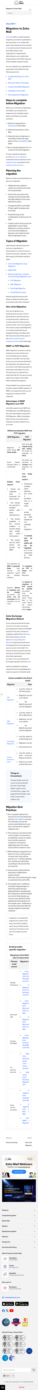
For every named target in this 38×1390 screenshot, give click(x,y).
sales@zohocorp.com (12, 1297)
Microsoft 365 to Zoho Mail (18, 83)
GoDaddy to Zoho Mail (16, 91)
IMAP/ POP (12, 270)
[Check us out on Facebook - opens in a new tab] (3, 1310)
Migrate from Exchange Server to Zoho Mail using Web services (27, 1061)
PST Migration (15, 280)
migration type (11, 162)
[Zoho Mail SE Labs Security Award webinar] (19, 1190)
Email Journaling (11, 1142)
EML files (27, 634)
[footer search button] (33, 1370)
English (8, 1375)
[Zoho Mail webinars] (19, 1166)
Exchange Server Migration (18, 95)
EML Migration (15, 284)
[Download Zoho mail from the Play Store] (22, 1304)
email (18, 42)
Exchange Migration (18, 288)
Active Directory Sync (18, 292)
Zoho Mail (9, 37)
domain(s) (12, 126)
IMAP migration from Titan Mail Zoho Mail (27, 1109)
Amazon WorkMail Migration (19, 87)
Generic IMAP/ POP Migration (27, 1120)
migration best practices (14, 165)
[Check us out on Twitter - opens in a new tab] (7, 1310)
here (29, 662)
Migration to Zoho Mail (14, 8)
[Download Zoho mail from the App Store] (8, 1304)
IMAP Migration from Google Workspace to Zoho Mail (27, 990)
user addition (23, 141)
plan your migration (19, 157)
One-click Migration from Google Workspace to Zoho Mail (27, 976)
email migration (19, 819)
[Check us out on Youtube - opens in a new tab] (11, 1310)
